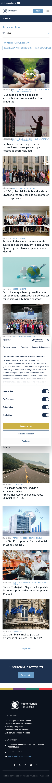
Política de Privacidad (29, 776)
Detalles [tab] (24, 347)
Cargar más (26, 648)
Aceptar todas (26, 426)
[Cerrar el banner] (48, 340)
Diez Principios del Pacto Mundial (18, 721)
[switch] (45, 399)
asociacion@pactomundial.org (20, 756)
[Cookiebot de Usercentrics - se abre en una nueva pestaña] (32, 340)
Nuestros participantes (14, 727)
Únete (38, 11)
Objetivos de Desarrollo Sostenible (18, 724)
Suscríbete (26, 675)
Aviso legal (44, 776)
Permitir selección (26, 434)
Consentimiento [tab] (10, 347)
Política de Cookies (11, 776)
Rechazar (26, 441)
